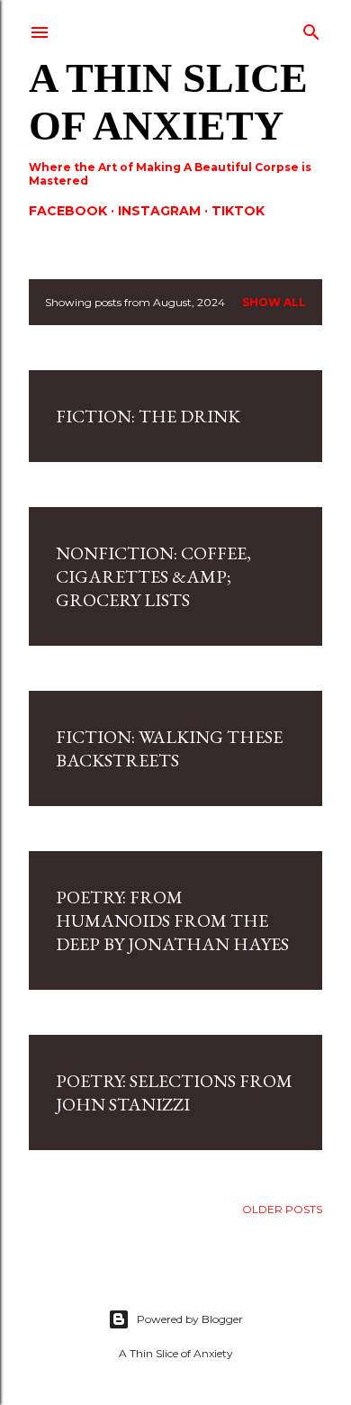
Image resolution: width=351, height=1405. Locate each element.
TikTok (238, 211)
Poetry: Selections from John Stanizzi (174, 1092)
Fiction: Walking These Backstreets (169, 748)
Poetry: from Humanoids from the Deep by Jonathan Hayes (172, 920)
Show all (274, 302)
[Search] (311, 28)
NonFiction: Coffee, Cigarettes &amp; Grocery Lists (153, 576)
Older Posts (282, 1209)
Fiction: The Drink (148, 416)
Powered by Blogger (190, 1319)
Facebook (68, 211)
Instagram (159, 211)
